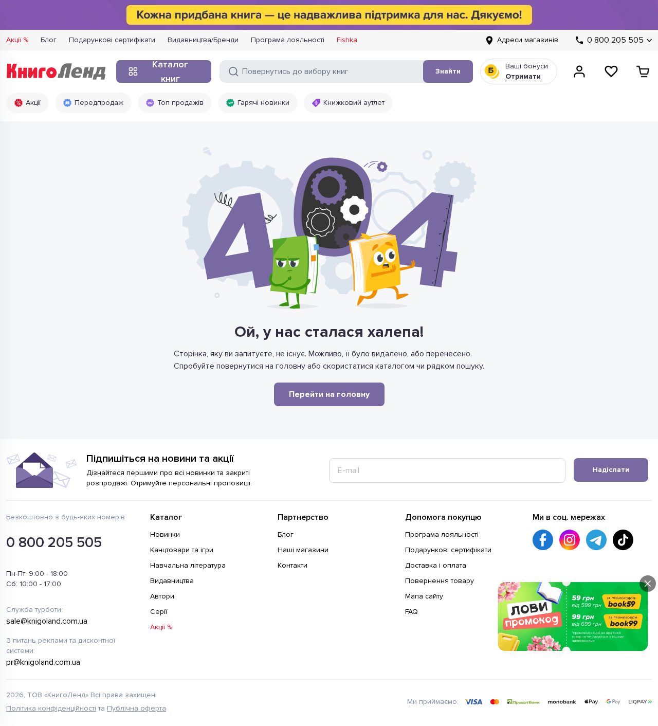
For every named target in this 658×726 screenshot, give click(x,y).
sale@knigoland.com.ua (46, 621)
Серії (158, 611)
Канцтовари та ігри (181, 550)
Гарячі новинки (263, 102)
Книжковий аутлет (354, 102)
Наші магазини (303, 550)
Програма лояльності (287, 39)
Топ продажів (180, 102)
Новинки (165, 534)
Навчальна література (188, 565)
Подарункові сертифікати (112, 39)
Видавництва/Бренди (203, 39)
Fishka (347, 39)
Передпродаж (99, 102)
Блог (49, 39)
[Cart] (643, 71)
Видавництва (172, 580)
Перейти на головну (329, 394)
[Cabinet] (579, 71)
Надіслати (611, 469)
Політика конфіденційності (51, 708)
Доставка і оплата (435, 565)
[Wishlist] (611, 71)
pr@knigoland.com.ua (43, 662)
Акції (33, 102)
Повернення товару (439, 580)
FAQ (411, 611)
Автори (162, 596)
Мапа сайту (424, 596)
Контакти (292, 565)
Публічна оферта (136, 708)
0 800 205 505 (54, 542)
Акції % (17, 39)
